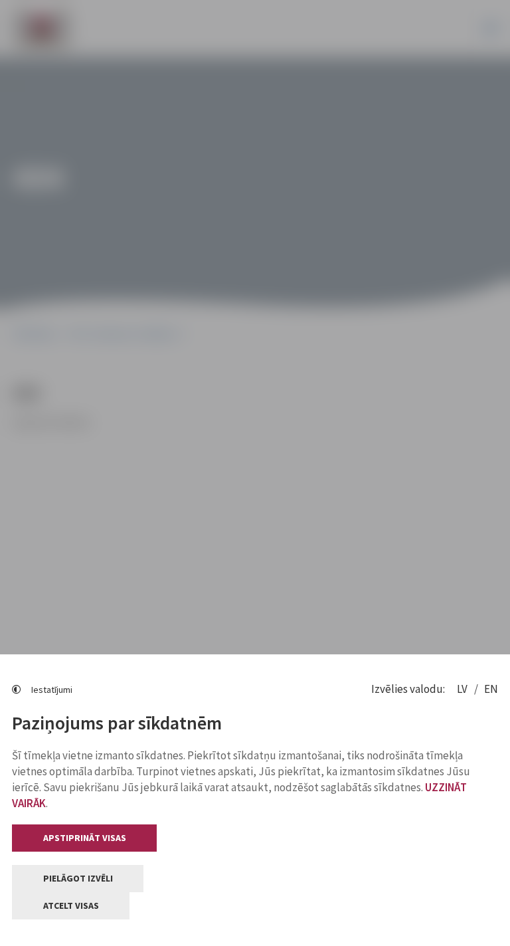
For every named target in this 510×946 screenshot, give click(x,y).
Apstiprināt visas (84, 838)
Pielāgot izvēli (78, 878)
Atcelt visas (71, 905)
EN (491, 689)
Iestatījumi (51, 690)
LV (463, 689)
